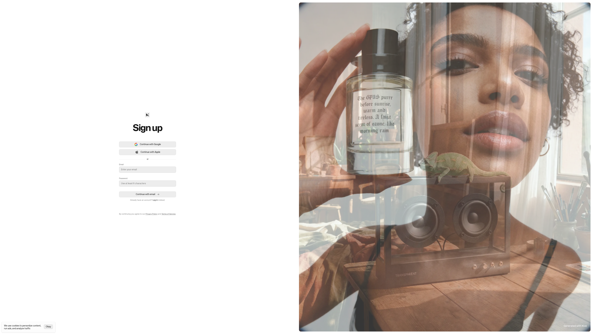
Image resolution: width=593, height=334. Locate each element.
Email (121, 165)
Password (123, 179)
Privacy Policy (151, 214)
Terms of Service (168, 214)
